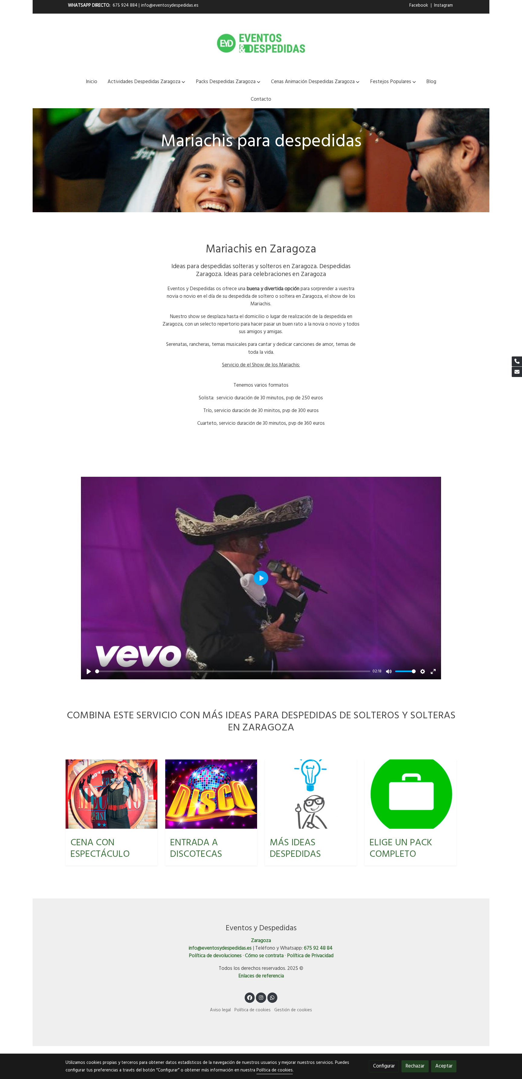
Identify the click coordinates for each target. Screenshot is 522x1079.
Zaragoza (261, 941)
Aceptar (444, 1066)
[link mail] (517, 372)
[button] (146, 82)
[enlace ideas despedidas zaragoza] (311, 794)
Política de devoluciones (215, 956)
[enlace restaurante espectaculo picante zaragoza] (112, 794)
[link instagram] (261, 997)
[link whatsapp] (272, 997)
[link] (261, 43)
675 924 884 (125, 5)
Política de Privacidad (310, 956)
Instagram (443, 5)
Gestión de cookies (293, 1010)
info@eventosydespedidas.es (169, 5)
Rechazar (414, 1066)
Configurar (384, 1066)
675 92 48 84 (318, 948)
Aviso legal (220, 1010)
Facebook (419, 5)
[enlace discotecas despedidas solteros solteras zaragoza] (211, 794)
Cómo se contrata (264, 956)
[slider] (232, 671)
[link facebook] (250, 997)
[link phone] (517, 361)
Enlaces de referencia (261, 976)
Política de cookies (252, 1010)
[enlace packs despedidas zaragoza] (411, 794)
